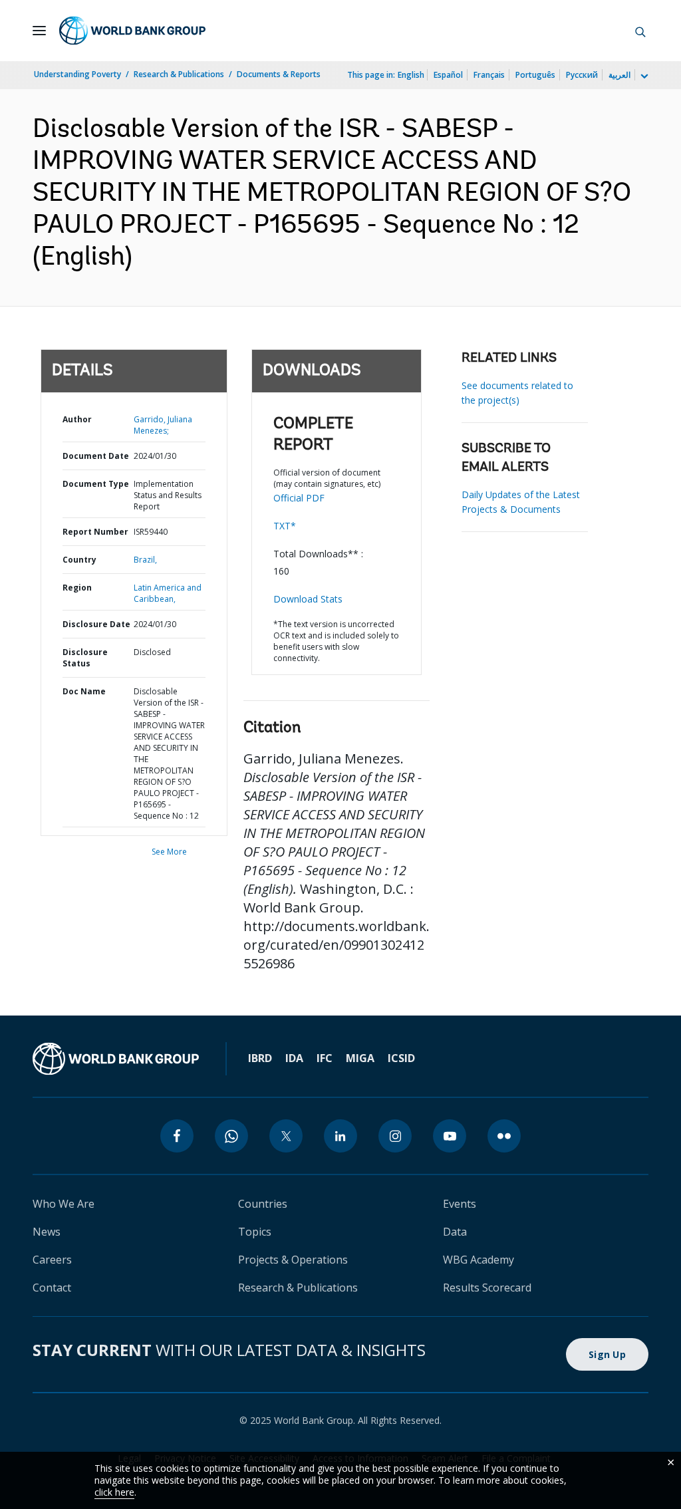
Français (489, 74)
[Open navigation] (39, 30)
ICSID (401, 1058)
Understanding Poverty (77, 74)
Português (535, 74)
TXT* (284, 525)
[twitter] (286, 1136)
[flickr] (504, 1136)
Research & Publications (179, 74)
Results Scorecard (487, 1287)
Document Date (96, 456)
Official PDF (299, 497)
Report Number (95, 531)
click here (114, 1492)
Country (79, 559)
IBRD (260, 1058)
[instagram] (395, 1136)
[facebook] (177, 1136)
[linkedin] (340, 1136)
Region (77, 587)
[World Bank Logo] (132, 30)
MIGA (360, 1058)
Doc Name (84, 691)
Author (77, 419)
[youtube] (449, 1136)
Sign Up (607, 1354)
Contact (52, 1287)
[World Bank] (116, 1058)
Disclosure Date (96, 624)
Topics (254, 1231)
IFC (325, 1058)
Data (455, 1231)
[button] (640, 31)
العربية (619, 74)
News (47, 1231)
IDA (294, 1058)
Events (459, 1203)
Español (448, 74)
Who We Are (63, 1203)
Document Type (96, 483)
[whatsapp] (231, 1136)
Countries (262, 1203)
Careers (52, 1259)
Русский (582, 74)
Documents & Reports (279, 74)
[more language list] (643, 76)
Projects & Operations (293, 1259)
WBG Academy (478, 1259)
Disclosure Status (85, 657)
